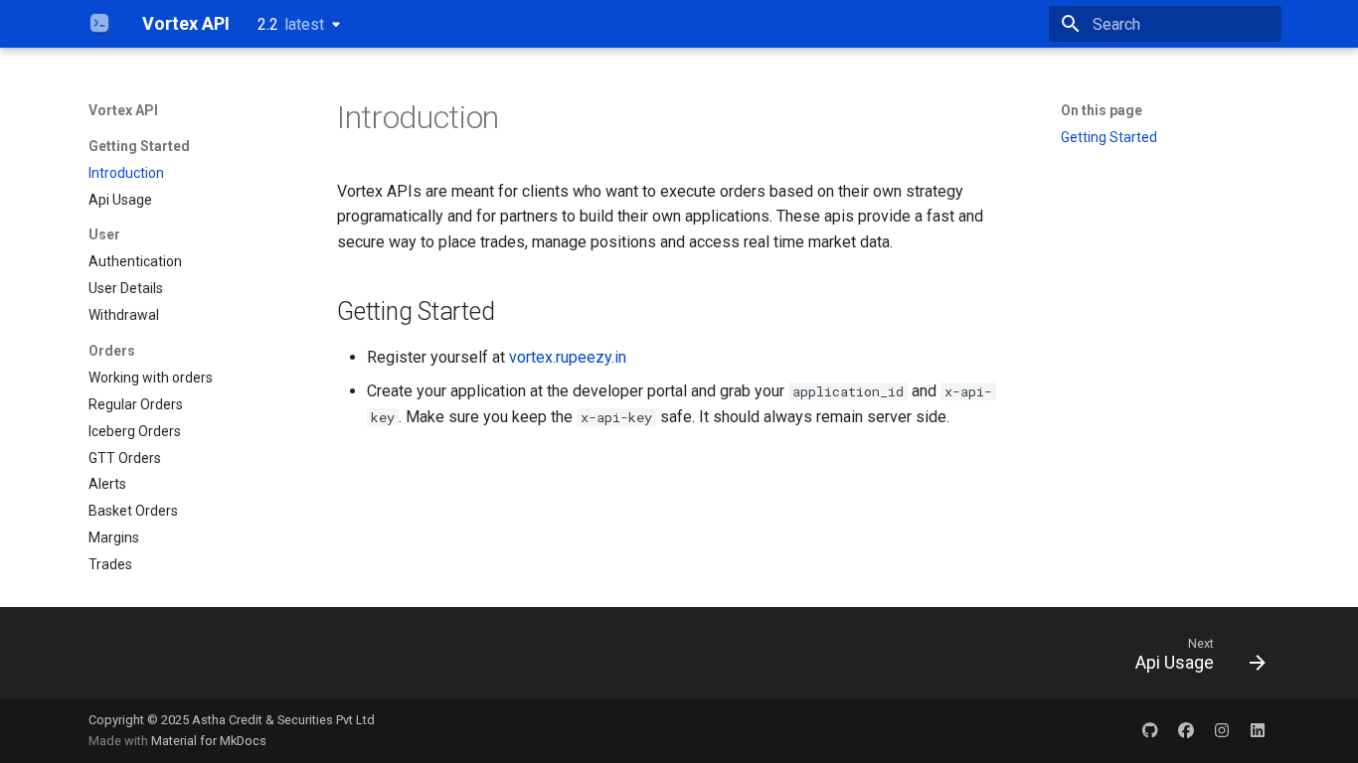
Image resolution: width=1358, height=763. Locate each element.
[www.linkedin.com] (1257, 730)
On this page (1101, 110)
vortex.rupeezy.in (567, 357)
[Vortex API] (99, 24)
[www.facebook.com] (1186, 730)
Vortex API (123, 110)
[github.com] (1150, 730)
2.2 (290, 24)
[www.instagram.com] (1222, 730)
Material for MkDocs (208, 740)
